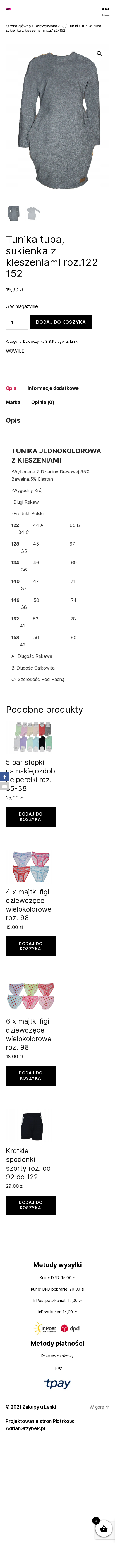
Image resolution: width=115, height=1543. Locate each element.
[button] (99, 53)
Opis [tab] (11, 388)
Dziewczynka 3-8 (49, 26)
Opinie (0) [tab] (42, 402)
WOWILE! (15, 351)
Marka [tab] (13, 402)
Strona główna (18, 26)
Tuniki (73, 26)
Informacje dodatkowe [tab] (53, 388)
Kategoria (60, 341)
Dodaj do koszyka (61, 322)
